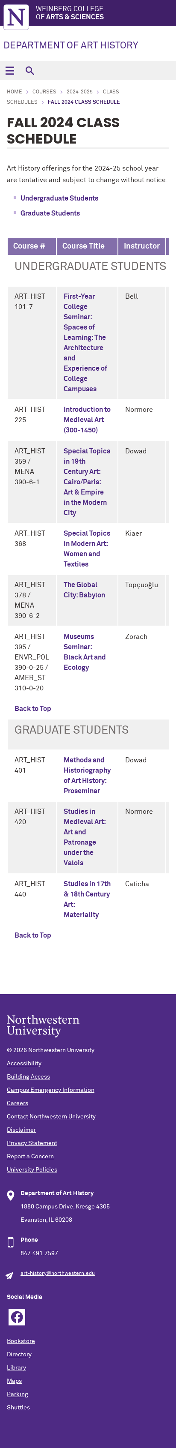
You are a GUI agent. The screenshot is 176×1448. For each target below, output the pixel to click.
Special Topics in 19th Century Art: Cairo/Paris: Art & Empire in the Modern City (87, 482)
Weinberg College (70, 13)
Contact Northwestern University (51, 1117)
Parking (17, 1394)
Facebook (17, 1317)
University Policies (32, 1170)
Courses (44, 92)
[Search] (29, 70)
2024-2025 (80, 92)
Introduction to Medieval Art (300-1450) (87, 420)
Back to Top (33, 708)
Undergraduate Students (59, 198)
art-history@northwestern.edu (58, 1273)
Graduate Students (50, 213)
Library (16, 1368)
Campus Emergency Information (50, 1090)
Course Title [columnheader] (83, 246)
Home (14, 92)
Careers (17, 1103)
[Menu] (9, 70)
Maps (14, 1381)
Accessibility (24, 1064)
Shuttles (18, 1408)
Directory (19, 1355)
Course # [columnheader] (29, 246)
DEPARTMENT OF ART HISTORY (70, 46)
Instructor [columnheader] (142, 246)
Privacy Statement (32, 1143)
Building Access (28, 1077)
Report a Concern (30, 1157)
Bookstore (21, 1341)
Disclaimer (21, 1130)
